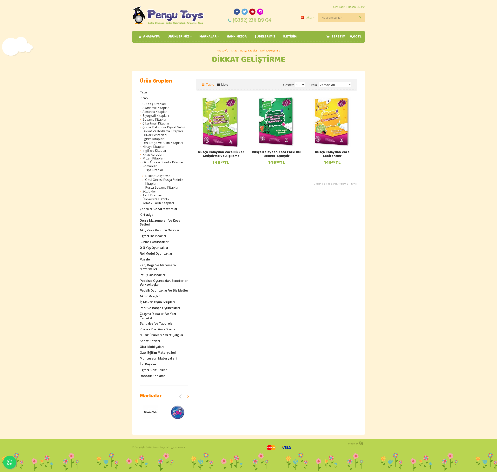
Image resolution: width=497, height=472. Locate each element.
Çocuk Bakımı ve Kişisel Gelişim (164, 127)
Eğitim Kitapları (153, 139)
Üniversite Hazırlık (155, 199)
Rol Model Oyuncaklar (156, 253)
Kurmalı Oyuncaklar (154, 241)
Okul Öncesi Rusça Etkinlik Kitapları (164, 182)
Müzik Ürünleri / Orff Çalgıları (162, 335)
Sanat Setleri (150, 340)
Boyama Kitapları (154, 119)
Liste (224, 84)
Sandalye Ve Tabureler (157, 323)
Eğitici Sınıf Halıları (154, 370)
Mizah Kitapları (153, 158)
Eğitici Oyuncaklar (153, 236)
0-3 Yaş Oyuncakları (154, 247)
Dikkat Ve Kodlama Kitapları (162, 131)
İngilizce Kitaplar (154, 150)
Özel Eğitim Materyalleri (158, 352)
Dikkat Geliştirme (270, 50)
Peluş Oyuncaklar (153, 274)
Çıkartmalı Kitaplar (155, 123)
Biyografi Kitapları (155, 115)
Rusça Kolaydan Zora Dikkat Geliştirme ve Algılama (221, 154)
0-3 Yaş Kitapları (154, 104)
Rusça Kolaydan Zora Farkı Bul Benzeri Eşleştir (276, 154)
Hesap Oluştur (356, 7)
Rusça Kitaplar (248, 50)
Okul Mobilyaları (152, 346)
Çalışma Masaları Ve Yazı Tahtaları (158, 315)
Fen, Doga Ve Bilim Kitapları (162, 143)
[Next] (188, 396)
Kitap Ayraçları (152, 154)
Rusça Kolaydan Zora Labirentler (332, 154)
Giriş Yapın (339, 7)
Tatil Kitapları (152, 195)
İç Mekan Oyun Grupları (157, 302)
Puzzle (145, 259)
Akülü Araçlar (150, 296)
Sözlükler (149, 191)
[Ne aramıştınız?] (360, 17)
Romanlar (149, 166)
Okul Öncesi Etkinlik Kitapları (163, 162)
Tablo (209, 84)
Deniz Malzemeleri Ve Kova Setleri (160, 222)
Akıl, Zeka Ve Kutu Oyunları (160, 230)
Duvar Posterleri (154, 135)
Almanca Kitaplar (154, 112)
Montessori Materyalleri (158, 358)
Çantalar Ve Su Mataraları (159, 208)
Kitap (234, 50)
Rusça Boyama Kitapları (162, 187)
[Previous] (180, 396)
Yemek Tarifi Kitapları (158, 203)
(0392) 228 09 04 (252, 20)
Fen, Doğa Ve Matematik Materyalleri (158, 267)
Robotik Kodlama (152, 375)
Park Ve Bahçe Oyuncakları (160, 307)
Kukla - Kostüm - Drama (157, 329)
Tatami (145, 92)
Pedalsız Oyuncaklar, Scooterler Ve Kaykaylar (164, 282)
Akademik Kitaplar (155, 108)
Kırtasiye (146, 214)
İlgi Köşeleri (148, 364)
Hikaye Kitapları (153, 147)
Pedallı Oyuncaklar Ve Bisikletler (164, 290)
